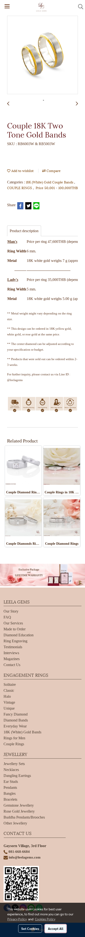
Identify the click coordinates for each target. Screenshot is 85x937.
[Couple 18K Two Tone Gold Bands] (42, 55)
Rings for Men (14, 738)
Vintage (9, 702)
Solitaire (10, 684)
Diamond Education (19, 635)
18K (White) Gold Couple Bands (50, 181)
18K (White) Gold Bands (22, 732)
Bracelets (10, 799)
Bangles (10, 793)
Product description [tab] (24, 231)
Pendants (10, 787)
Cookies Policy (45, 919)
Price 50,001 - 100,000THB (57, 187)
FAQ (7, 617)
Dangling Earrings (17, 776)
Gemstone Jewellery (19, 805)
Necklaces (11, 770)
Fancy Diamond (16, 714)
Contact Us (12, 665)
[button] (79, 6)
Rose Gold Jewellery (19, 811)
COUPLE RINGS (20, 187)
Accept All (55, 928)
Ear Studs (11, 782)
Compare (53, 170)
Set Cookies (30, 928)
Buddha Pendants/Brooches (24, 817)
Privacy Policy (17, 919)
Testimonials (13, 647)
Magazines (12, 659)
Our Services (13, 623)
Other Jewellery (15, 823)
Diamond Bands (16, 720)
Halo (7, 696)
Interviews (11, 653)
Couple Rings (14, 744)
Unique (9, 708)
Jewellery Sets (14, 764)
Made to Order (15, 629)
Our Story (11, 611)
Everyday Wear (15, 726)
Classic (9, 690)
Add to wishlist (22, 170)
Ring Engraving (15, 641)
